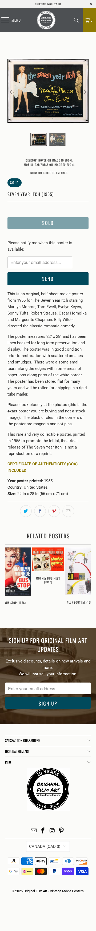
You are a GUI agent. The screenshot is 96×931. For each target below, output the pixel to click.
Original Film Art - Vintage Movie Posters (53, 891)
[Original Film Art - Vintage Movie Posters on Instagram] (53, 831)
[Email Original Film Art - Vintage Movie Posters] (34, 831)
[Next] (84, 92)
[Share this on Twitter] (26, 511)
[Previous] (11, 92)
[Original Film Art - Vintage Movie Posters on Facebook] (43, 831)
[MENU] (2, 20)
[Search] (76, 20)
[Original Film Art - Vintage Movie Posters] (46, 20)
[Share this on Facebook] (40, 511)
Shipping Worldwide (48, 4)
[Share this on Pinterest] (54, 511)
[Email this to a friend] (68, 511)
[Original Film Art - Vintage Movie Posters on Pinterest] (62, 831)
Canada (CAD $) (44, 846)
